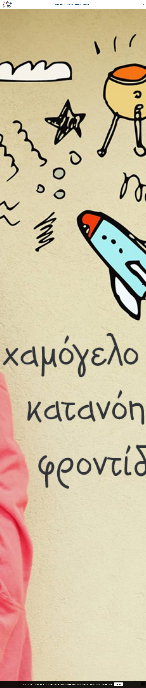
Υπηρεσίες (70, 4)
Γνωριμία (62, 4)
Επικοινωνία (86, 4)
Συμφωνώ (118, 684)
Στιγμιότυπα (77, 4)
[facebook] (144, 5)
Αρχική (57, 4)
